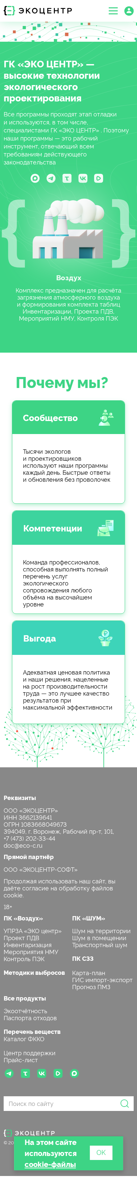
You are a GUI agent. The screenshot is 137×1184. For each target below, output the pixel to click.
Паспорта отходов (30, 1017)
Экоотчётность (25, 1010)
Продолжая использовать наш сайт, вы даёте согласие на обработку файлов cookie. (59, 887)
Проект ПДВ (21, 937)
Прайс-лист (21, 1059)
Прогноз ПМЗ (91, 986)
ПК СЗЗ (82, 958)
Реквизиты (20, 797)
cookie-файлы (50, 1164)
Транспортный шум (99, 944)
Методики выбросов (34, 972)
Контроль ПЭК (24, 958)
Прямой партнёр (29, 856)
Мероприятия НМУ (31, 951)
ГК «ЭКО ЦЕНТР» (43, 63)
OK (101, 1152)
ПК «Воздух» (23, 918)
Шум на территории (101, 930)
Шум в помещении (99, 937)
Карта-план (88, 972)
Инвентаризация (28, 944)
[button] (113, 10)
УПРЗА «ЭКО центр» (33, 930)
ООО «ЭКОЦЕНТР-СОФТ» (40, 869)
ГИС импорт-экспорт (102, 979)
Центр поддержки (30, 1052)
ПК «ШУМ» (88, 918)
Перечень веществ (32, 1031)
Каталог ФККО (24, 1038)
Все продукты (25, 998)
